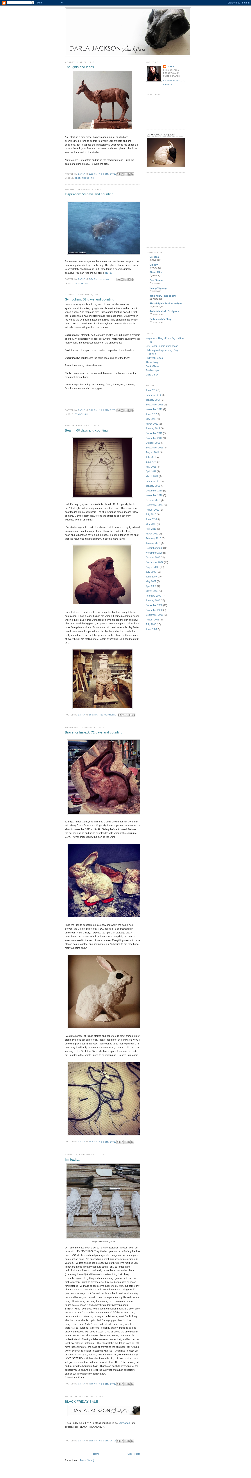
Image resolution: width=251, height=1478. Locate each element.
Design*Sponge (158, 288)
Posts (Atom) (87, 1460)
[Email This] (118, 174)
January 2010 (153, 543)
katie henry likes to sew (163, 295)
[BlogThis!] (122, 174)
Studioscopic (152, 370)
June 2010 (151, 519)
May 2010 (151, 524)
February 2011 (153, 481)
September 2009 (154, 562)
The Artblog (152, 362)
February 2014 (153, 395)
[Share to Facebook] (129, 174)
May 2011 (151, 466)
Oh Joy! (154, 264)
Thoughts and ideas (79, 67)
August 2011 (152, 452)
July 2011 (151, 457)
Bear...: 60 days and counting (86, 430)
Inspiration (82, 283)
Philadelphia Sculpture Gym (166, 303)
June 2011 (151, 462)
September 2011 (154, 447)
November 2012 (154, 409)
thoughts (88, 178)
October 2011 (153, 442)
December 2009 (154, 548)
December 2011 (154, 433)
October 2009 (153, 557)
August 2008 (152, 619)
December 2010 (154, 490)
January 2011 (153, 485)
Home (96, 1453)
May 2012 (151, 419)
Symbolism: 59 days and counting (89, 299)
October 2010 (153, 500)
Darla (170, 66)
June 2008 (151, 629)
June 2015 (151, 390)
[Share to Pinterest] (132, 174)
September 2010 (154, 505)
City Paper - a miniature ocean (162, 346)
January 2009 (153, 600)
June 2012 (151, 414)
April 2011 (151, 471)
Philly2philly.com (155, 358)
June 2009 (151, 576)
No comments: (107, 174)
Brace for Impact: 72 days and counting (93, 732)
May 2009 (151, 581)
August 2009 (152, 567)
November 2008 (154, 610)
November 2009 (154, 552)
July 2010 (151, 514)
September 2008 (154, 614)
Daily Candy (152, 374)
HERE (108, 272)
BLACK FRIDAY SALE (81, 1401)
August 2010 (152, 509)
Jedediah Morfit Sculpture (164, 311)
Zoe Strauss (156, 280)
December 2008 (154, 605)
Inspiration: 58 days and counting (89, 194)
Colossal (154, 256)
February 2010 (153, 538)
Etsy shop (124, 1423)
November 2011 (154, 438)
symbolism (81, 414)
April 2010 (151, 528)
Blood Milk (156, 272)
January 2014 (153, 399)
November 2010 (154, 495)
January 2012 (153, 428)
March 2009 (152, 591)
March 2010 (152, 533)
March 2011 (152, 476)
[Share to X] (125, 174)
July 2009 (151, 571)
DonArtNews (152, 366)
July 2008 (151, 624)
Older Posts (134, 1453)
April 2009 (151, 586)
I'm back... (72, 1159)
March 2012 (152, 423)
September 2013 (154, 404)
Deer (78, 178)
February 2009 (153, 595)
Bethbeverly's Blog (160, 319)
